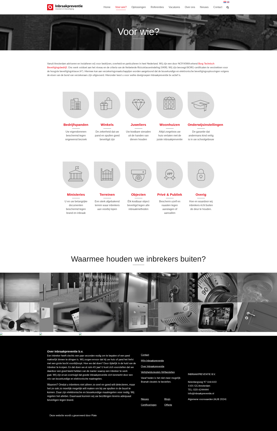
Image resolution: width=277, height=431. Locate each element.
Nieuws (204, 7)
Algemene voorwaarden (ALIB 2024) (207, 399)
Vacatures (174, 7)
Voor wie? (121, 7)
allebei (64, 396)
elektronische (74, 392)
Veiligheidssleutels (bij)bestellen (158, 372)
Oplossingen (138, 7)
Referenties (157, 7)
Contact (217, 7)
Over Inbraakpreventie (152, 366)
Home (107, 7)
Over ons (190, 7)
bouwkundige (94, 392)
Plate (94, 415)
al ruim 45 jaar (92, 367)
